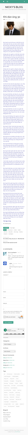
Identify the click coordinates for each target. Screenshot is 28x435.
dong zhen (12, 378)
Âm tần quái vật (11, 406)
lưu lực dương (20, 385)
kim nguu (11, 383)
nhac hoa (5, 231)
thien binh (12, 397)
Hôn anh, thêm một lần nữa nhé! (10, 242)
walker (17, 404)
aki (4, 374)
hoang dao (6, 381)
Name (4, 291)
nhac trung (16, 231)
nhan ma (6, 394)
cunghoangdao (15, 376)
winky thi (22, 404)
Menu (7, 1)
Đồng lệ (17, 406)
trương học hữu (13, 401)
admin (10, 263)
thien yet (17, 397)
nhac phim (11, 231)
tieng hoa (5, 233)
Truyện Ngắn (12, 227)
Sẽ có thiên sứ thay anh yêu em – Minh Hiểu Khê (13, 238)
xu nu (5, 406)
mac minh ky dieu (7, 390)
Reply (12, 254)
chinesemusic (10, 230)
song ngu (18, 394)
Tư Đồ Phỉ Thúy (6, 421)
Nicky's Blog (14, 7)
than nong (6, 397)
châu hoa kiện (17, 374)
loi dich (15, 230)
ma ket (14, 390)
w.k (13, 404)
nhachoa (21, 231)
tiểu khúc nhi (18, 399)
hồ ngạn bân (18, 381)
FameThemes (17, 431)
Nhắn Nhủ (9, 357)
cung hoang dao (7, 376)
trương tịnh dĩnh (7, 404)
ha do (17, 378)
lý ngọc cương (7, 385)
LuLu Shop (5, 419)
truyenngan (11, 233)
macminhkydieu (14, 387)
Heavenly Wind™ (7, 416)
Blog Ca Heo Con (7, 412)
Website (5, 303)
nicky (4, 19)
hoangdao (12, 381)
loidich (19, 230)
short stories (11, 394)
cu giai (22, 374)
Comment (5, 275)
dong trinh (6, 378)
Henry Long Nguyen (12, 252)
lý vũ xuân (13, 385)
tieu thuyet (12, 399)
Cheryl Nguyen (6, 414)
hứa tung (6, 383)
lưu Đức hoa (6, 387)
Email (4, 297)
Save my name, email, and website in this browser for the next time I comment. (12, 312)
